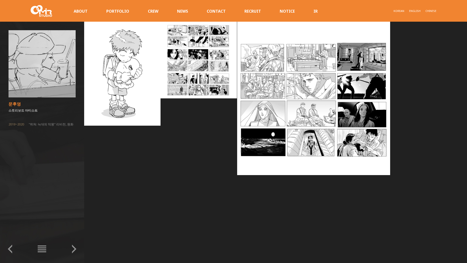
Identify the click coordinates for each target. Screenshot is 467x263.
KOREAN (399, 11)
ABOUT (81, 11)
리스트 (42, 249)
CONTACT (216, 11)
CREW (153, 11)
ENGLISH (415, 11)
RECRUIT (252, 11)
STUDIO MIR (41, 11)
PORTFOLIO (117, 11)
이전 (10, 249)
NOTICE (287, 11)
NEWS (182, 11)
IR (316, 11)
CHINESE (430, 11)
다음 (74, 249)
